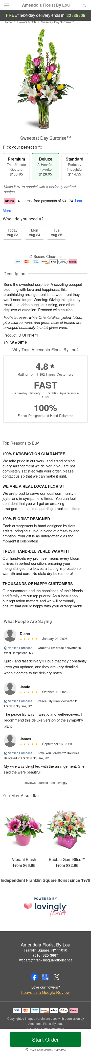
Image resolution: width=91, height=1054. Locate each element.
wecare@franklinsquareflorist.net (45, 959)
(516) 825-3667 (45, 955)
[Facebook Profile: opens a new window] (34, 976)
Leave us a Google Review (45, 992)
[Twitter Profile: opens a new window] (56, 976)
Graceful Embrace (51, 647)
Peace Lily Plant (49, 701)
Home (8, 22)
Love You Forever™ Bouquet (58, 753)
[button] (80, 1042)
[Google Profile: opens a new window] (45, 976)
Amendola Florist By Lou (46, 5)
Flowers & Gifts (26, 22)
